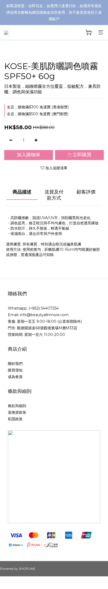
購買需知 (15, 370)
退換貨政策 (17, 412)
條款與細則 (17, 405)
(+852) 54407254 (44, 308)
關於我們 (15, 363)
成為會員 (15, 376)
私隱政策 (15, 419)
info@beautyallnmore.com (44, 314)
